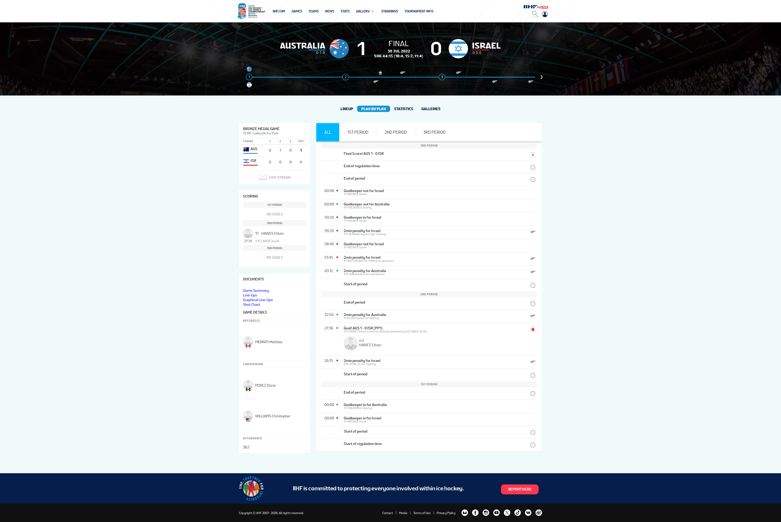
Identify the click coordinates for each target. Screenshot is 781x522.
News (329, 11)
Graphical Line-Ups (258, 300)
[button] (541, 77)
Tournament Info (419, 11)
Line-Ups (250, 295)
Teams (314, 11)
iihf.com (279, 11)
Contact (387, 513)
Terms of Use (422, 513)
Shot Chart (251, 304)
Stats (345, 11)
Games (297, 11)
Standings (389, 11)
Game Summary (256, 290)
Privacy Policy (446, 513)
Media (403, 513)
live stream (280, 177)
